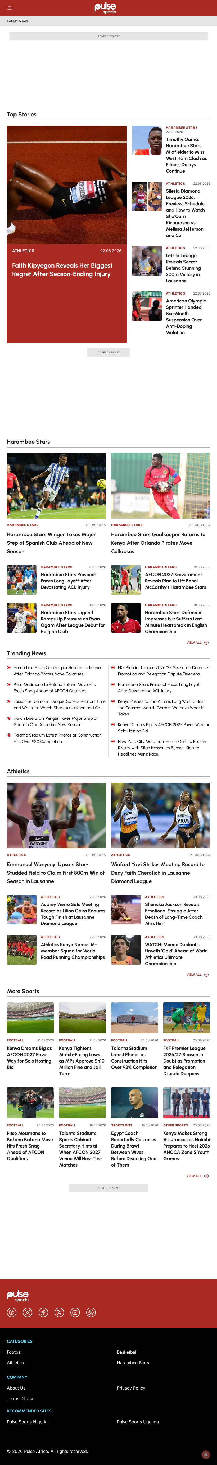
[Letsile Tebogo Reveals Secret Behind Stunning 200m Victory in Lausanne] (147, 265)
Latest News (18, 21)
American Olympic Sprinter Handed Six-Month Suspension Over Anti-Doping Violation (186, 316)
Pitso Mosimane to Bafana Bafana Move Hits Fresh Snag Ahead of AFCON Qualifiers (30, 1145)
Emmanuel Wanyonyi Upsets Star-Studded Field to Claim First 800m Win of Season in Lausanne (56, 872)
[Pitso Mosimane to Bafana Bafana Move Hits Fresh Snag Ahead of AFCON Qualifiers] (30, 1102)
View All (194, 642)
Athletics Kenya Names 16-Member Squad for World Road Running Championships (73, 951)
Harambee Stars (181, 128)
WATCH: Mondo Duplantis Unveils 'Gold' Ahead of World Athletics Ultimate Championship (176, 954)
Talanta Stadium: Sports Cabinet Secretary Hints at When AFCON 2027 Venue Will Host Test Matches (80, 1149)
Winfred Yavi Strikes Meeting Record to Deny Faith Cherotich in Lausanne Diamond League (158, 872)
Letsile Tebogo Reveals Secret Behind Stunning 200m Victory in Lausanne (183, 268)
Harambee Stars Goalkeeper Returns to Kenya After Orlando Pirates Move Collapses (158, 542)
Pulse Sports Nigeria (27, 1421)
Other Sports (175, 1125)
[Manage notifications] (206, 1454)
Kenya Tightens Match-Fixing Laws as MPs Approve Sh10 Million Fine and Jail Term (82, 1061)
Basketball (127, 1352)
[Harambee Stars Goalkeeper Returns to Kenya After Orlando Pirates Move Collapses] (160, 486)
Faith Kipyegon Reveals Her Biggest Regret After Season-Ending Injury (62, 270)
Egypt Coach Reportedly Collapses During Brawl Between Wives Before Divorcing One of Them (133, 1149)
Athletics (23, 251)
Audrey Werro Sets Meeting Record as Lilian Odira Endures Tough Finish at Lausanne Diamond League (73, 914)
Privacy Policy (131, 1388)
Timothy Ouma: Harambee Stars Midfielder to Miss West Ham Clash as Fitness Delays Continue (186, 155)
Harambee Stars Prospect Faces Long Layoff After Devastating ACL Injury (68, 581)
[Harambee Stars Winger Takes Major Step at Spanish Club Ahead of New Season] (56, 486)
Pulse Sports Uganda (138, 1421)
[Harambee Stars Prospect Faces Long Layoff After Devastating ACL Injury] (22, 580)
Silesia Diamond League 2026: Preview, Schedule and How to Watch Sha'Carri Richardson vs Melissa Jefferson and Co (185, 213)
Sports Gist (121, 1125)
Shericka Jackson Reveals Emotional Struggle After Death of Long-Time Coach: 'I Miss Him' (176, 914)
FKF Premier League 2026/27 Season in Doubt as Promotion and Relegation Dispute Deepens (184, 1061)
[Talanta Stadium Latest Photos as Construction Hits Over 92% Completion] (134, 1017)
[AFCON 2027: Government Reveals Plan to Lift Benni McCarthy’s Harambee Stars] (126, 580)
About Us (16, 1388)
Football (15, 1040)
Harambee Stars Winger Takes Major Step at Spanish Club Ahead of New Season (51, 542)
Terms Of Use (20, 1398)
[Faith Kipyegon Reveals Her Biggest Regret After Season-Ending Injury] (67, 185)
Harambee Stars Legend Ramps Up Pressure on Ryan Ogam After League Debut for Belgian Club (73, 622)
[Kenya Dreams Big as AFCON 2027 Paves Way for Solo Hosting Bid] (30, 1017)
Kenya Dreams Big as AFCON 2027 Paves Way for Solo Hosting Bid (29, 1057)
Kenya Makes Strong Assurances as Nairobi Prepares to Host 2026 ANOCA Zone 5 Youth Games (186, 1145)
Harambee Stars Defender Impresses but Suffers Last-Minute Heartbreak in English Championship (176, 622)
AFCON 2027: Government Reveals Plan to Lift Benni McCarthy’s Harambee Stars (175, 581)
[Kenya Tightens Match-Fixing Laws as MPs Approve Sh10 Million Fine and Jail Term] (82, 1017)
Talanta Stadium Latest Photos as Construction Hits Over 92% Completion (134, 1057)
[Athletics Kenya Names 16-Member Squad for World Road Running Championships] (22, 950)
